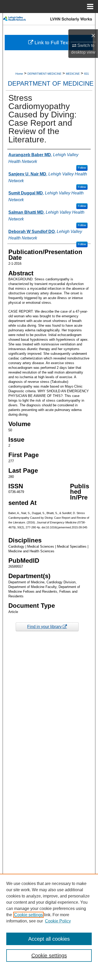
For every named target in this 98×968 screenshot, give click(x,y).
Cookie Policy (58, 921)
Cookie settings (28, 915)
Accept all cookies (49, 939)
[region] (49, 921)
